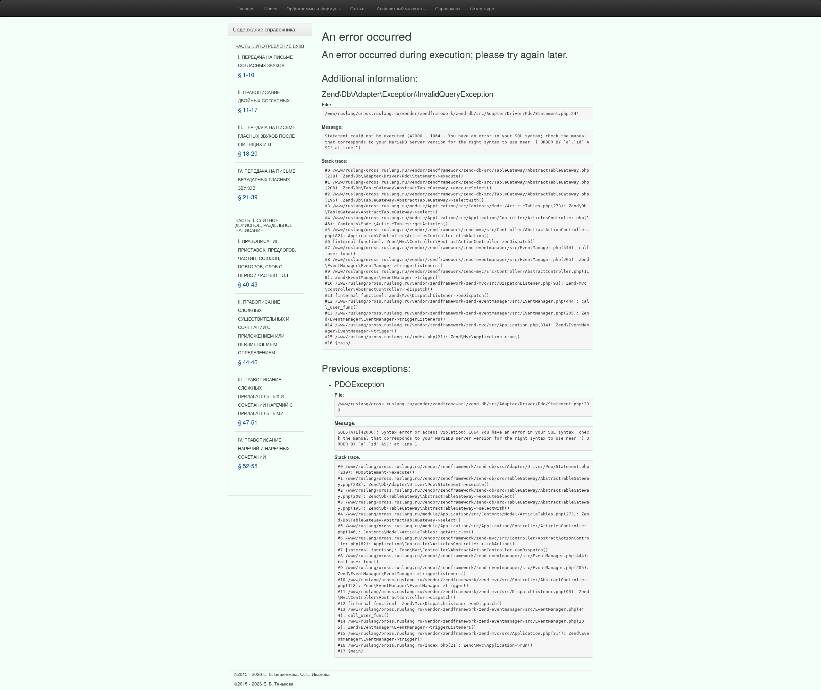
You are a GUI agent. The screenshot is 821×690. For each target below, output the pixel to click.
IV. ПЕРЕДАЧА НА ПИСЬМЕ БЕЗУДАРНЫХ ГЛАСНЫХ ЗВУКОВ (266, 179)
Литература (482, 8)
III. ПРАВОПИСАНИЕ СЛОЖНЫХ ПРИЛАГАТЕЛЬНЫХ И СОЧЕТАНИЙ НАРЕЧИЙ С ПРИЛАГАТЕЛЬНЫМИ (265, 396)
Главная (246, 8)
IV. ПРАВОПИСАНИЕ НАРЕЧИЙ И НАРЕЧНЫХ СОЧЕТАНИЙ (264, 448)
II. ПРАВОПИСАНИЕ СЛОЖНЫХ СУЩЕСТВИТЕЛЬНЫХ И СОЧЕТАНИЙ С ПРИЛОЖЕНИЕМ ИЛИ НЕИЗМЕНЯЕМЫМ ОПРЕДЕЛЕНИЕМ (263, 327)
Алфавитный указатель (401, 8)
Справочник (447, 8)
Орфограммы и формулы (313, 8)
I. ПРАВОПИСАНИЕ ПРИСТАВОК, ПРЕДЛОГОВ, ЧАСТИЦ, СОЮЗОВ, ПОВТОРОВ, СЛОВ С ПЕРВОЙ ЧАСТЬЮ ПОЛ (267, 258)
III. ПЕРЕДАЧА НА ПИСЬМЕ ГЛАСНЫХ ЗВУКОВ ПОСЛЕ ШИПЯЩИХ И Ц (266, 135)
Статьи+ (358, 8)
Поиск (270, 8)
